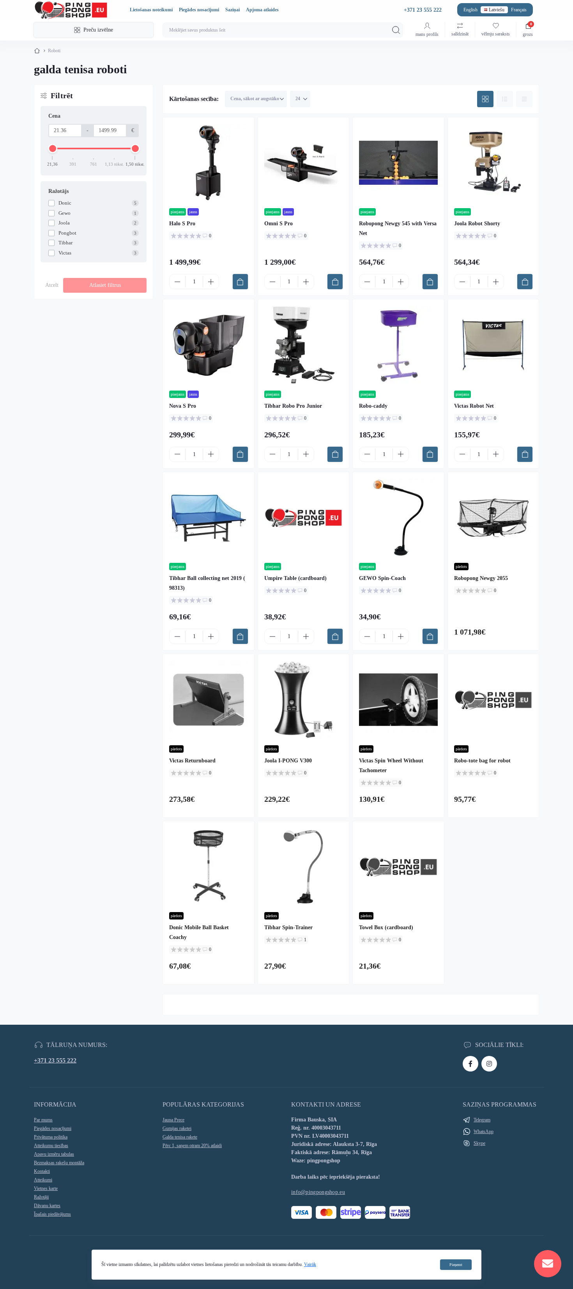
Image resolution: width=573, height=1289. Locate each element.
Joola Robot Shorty (477, 223)
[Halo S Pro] (208, 163)
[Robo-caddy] (398, 345)
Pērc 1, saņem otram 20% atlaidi (192, 1145)
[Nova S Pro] (208, 345)
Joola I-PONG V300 (288, 761)
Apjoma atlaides (262, 9)
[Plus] (211, 281)
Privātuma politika (50, 1137)
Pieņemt (455, 1264)
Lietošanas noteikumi (151, 9)
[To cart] (240, 281)
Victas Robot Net (474, 406)
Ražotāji (41, 1197)
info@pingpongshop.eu (318, 1192)
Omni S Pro (278, 223)
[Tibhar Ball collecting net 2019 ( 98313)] (208, 517)
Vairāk (310, 1264)
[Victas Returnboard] (208, 699)
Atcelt (51, 285)
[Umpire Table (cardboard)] (303, 517)
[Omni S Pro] (303, 163)
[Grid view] (485, 99)
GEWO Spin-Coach (382, 578)
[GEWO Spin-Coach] (398, 517)
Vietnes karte (46, 1188)
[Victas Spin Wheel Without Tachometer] (398, 699)
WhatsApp (483, 1131)
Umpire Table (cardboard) (295, 578)
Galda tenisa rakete (180, 1137)
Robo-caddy (373, 406)
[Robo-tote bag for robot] (493, 699)
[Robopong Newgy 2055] (493, 517)
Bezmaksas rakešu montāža (59, 1162)
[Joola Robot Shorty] (493, 163)
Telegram (482, 1120)
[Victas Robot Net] (493, 345)
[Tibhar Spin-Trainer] (303, 867)
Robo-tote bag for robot (482, 761)
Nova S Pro (182, 406)
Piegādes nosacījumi (199, 9)
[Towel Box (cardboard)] (398, 867)
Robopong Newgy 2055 (481, 578)
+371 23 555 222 (55, 1060)
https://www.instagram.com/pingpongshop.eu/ (489, 1064)
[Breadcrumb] (37, 51)
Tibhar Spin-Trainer (288, 927)
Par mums (43, 1120)
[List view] (505, 99)
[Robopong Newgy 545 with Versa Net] (398, 163)
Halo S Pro (182, 223)
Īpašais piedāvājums (52, 1214)
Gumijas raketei (177, 1128)
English (470, 9)
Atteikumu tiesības (51, 1145)
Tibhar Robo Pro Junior (293, 406)
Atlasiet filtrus (105, 285)
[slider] (52, 148)
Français (519, 9)
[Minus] (177, 281)
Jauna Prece (173, 1120)
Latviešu (496, 9)
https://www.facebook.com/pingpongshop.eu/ (470, 1064)
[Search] (396, 30)
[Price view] (524, 99)
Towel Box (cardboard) (386, 927)
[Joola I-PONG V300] (303, 699)
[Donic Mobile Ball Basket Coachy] (208, 867)
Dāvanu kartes (47, 1205)
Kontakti (42, 1171)
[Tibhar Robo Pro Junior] (303, 345)
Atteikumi (43, 1180)
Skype (479, 1143)
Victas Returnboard (192, 761)
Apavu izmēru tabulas (54, 1154)
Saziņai (232, 9)
